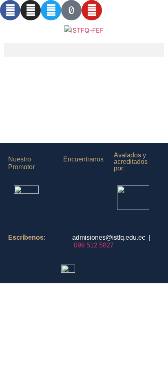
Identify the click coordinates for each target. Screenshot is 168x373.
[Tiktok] (71, 10)
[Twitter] (51, 10)
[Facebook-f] (10, 10)
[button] (84, 50)
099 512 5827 (94, 245)
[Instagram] (30, 10)
